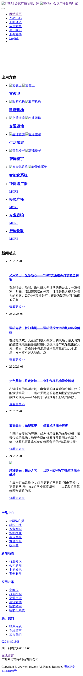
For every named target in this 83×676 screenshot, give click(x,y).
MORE (13, 191)
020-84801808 (10, 641)
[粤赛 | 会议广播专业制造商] (41, 4)
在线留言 (8, 655)
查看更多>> (17, 306)
